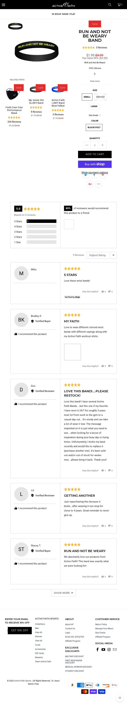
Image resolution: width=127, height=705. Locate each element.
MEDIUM (100, 97)
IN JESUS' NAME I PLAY (63, 14)
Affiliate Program (72, 641)
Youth (37, 645)
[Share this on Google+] (90, 184)
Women (38, 636)
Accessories (40, 649)
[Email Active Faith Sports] (114, 650)
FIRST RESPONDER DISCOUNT (73, 661)
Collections (40, 624)
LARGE (94, 106)
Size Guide (94, 115)
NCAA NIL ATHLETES (74, 637)
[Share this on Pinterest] (102, 175)
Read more (95, 81)
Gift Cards (39, 653)
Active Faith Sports (22, 681)
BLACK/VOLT (94, 127)
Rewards (39, 657)
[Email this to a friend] (98, 184)
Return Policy (101, 624)
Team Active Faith (43, 661)
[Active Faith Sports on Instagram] (109, 650)
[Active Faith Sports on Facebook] (97, 650)
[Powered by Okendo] (25, 198)
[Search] (111, 4)
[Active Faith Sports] (63, 4)
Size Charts (100, 633)
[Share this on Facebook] (94, 175)
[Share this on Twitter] (85, 175)
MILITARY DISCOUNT (74, 656)
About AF (69, 624)
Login (67, 633)
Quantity (94, 138)
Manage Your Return (104, 628)
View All (38, 632)
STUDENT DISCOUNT (74, 671)
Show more (62, 592)
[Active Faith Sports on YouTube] (103, 650)
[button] (69, 224)
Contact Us (70, 628)
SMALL (87, 97)
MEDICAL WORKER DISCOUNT (78, 667)
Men (37, 628)
